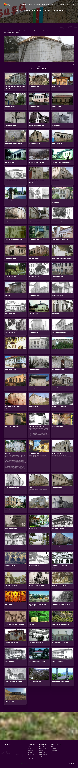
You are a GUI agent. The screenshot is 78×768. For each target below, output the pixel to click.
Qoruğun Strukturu (42, 752)
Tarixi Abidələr (54, 4)
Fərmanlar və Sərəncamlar (43, 746)
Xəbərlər (30, 4)
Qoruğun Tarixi (41, 756)
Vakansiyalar (53, 748)
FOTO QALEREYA (37, 4)
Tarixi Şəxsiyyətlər (64, 4)
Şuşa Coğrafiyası (30, 750)
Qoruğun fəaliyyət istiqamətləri (33, 758)
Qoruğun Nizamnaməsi (43, 754)
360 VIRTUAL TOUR (46, 4)
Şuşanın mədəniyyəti (31, 756)
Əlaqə (52, 752)
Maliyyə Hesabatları (42, 748)
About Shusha (23, 4)
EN (73, 4)
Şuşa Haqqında (30, 746)
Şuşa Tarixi (29, 748)
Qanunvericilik (41, 750)
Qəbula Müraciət (54, 750)
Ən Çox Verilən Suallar (55, 746)
